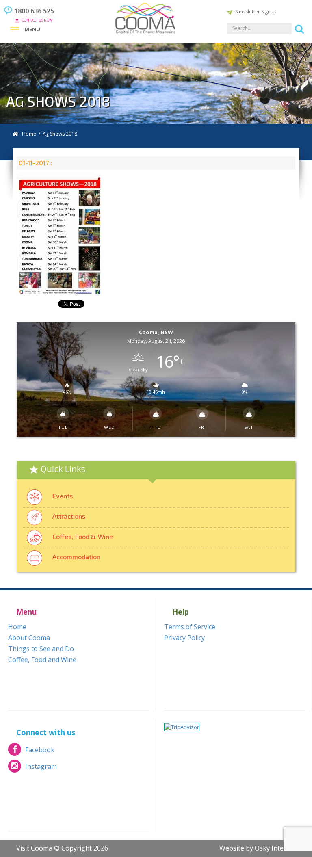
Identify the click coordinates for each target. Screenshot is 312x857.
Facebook (31, 752)
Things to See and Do (41, 648)
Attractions (68, 516)
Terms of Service (189, 626)
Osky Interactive (279, 848)
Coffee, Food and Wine (42, 659)
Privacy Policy (184, 637)
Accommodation (76, 557)
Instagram (32, 768)
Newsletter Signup (256, 11)
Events (62, 496)
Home (29, 133)
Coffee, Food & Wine (82, 536)
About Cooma (29, 637)
